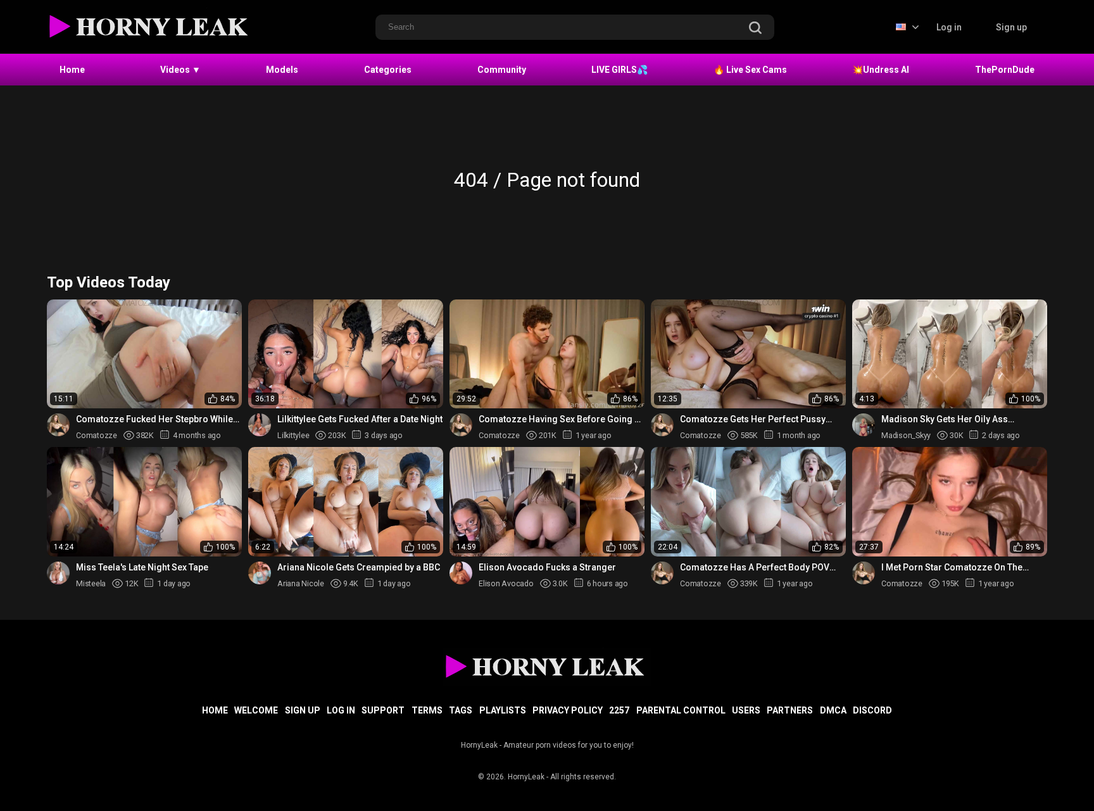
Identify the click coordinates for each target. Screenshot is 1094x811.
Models (282, 70)
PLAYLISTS (502, 710)
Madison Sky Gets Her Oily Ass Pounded (944, 419)
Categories (388, 70)
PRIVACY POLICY (567, 710)
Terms (427, 710)
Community (501, 70)
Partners (790, 710)
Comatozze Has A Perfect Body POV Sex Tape (754, 567)
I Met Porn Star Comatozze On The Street (951, 567)
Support (383, 710)
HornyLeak (526, 776)
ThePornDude (1004, 70)
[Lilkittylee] (259, 424)
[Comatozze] (58, 424)
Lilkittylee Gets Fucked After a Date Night (360, 419)
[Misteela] (58, 573)
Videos (180, 70)
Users (746, 710)
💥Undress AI (880, 70)
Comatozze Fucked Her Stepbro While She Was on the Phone (154, 419)
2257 (619, 710)
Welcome (256, 710)
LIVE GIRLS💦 (619, 70)
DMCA (833, 710)
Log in (949, 27)
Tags (460, 710)
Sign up (1011, 27)
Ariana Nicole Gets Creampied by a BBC (358, 567)
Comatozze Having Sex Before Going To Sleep (561, 419)
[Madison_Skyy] (863, 424)
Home (72, 70)
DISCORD (872, 710)
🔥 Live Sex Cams (750, 70)
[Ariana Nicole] (259, 573)
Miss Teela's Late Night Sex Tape (142, 567)
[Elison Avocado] (461, 573)
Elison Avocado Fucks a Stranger (547, 567)
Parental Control (681, 710)
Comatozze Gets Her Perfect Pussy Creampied (753, 419)
